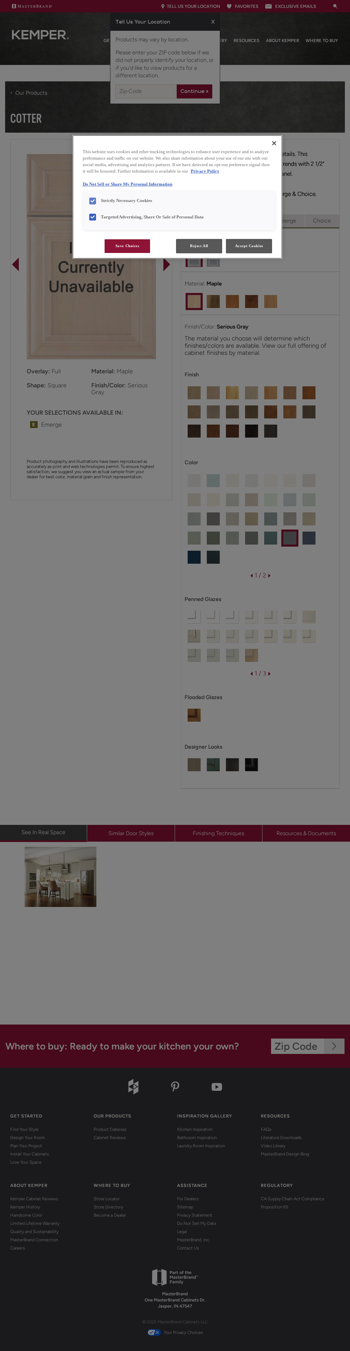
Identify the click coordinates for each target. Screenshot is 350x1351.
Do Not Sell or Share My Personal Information (127, 184)
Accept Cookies (249, 246)
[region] (177, 197)
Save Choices (127, 246)
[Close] (274, 143)
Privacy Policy (205, 171)
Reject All (199, 246)
